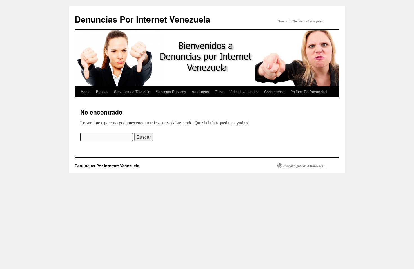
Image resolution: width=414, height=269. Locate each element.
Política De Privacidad (308, 91)
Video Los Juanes (244, 91)
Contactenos (274, 91)
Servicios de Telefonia (132, 91)
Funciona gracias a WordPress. (304, 165)
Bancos (102, 91)
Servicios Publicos (171, 91)
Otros (219, 91)
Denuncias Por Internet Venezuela (142, 19)
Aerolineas (200, 91)
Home (85, 91)
